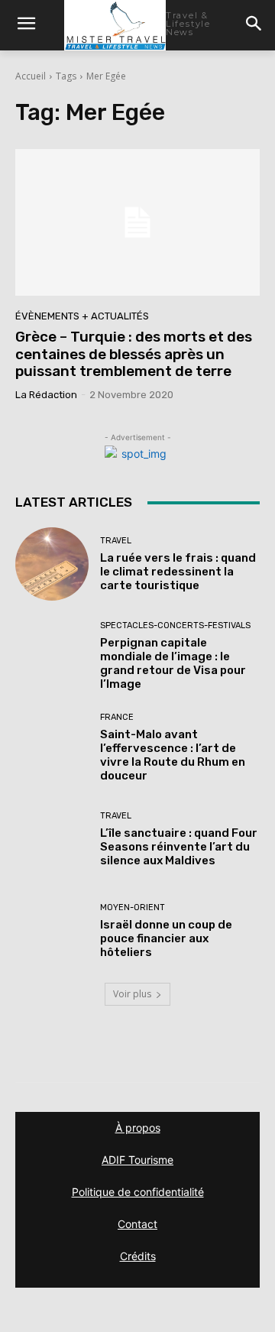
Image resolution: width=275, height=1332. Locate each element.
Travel (115, 540)
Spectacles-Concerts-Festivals (175, 625)
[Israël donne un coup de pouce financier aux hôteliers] (52, 930)
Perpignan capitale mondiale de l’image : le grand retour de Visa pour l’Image (173, 663)
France (117, 717)
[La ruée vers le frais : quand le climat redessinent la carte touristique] (52, 564)
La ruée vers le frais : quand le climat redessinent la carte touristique (178, 571)
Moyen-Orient (132, 907)
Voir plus (132, 993)
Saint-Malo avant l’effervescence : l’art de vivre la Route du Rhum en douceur (172, 755)
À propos (137, 1127)
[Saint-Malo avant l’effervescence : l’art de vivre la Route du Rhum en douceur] (52, 747)
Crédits (138, 1255)
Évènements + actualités (82, 316)
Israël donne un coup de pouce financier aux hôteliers (166, 938)
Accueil (30, 76)
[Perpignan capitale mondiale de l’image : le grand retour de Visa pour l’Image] (52, 655)
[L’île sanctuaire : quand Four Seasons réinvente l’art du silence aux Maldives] (52, 839)
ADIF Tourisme (137, 1159)
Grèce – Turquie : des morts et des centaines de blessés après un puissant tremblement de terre (133, 354)
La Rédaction (46, 394)
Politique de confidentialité (138, 1191)
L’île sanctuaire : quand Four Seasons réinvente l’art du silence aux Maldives (178, 846)
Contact (137, 1223)
